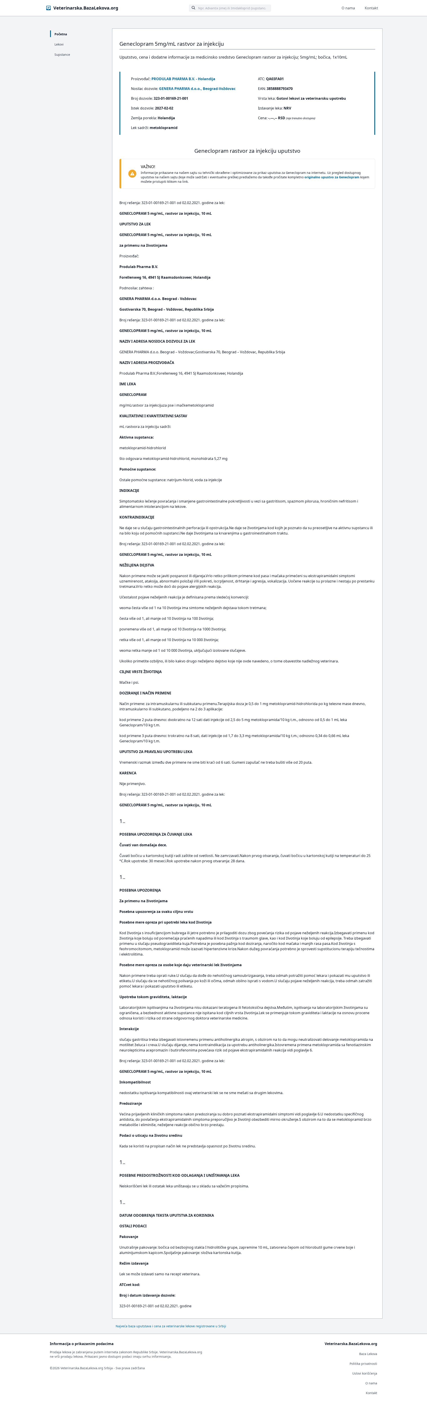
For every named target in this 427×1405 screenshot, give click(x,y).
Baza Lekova (368, 1354)
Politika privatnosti (363, 1363)
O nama (348, 8)
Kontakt (371, 8)
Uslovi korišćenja (364, 1373)
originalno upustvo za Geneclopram (331, 177)
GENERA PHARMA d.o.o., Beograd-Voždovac (197, 88)
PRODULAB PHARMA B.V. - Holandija (183, 78)
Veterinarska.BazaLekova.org (85, 8)
